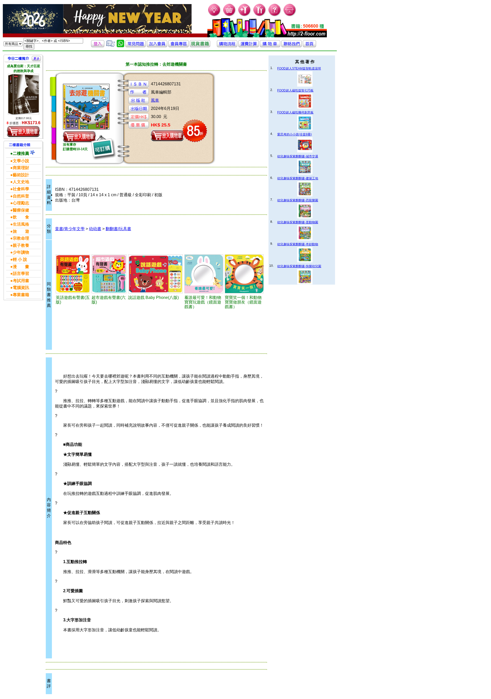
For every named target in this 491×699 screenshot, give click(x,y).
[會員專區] (178, 46)
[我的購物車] (229, 15)
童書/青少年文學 (70, 229)
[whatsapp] (120, 46)
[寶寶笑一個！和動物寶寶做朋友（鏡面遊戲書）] (244, 273)
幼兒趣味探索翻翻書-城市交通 (297, 156)
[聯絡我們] (291, 46)
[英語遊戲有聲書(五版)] (73, 273)
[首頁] (290, 15)
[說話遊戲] (155, 273)
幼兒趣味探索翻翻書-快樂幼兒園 (299, 266)
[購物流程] (227, 46)
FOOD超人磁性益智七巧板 (295, 90)
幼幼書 (95, 229)
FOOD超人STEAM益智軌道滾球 (299, 68)
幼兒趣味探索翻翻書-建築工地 (297, 178)
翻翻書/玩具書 (118, 229)
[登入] (97, 46)
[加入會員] (245, 15)
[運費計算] (248, 46)
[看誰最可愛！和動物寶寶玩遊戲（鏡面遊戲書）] (203, 273)
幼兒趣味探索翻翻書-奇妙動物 (297, 244)
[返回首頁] (309, 46)
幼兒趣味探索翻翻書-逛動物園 (297, 222)
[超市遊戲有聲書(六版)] (109, 273)
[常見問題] (275, 15)
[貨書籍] (200, 46)
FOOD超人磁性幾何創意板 (295, 112)
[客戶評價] (110, 46)
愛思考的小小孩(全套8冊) (294, 134)
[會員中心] (260, 15)
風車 (155, 100)
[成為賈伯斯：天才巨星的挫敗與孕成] (23, 94)
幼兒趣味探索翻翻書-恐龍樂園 (297, 200)
